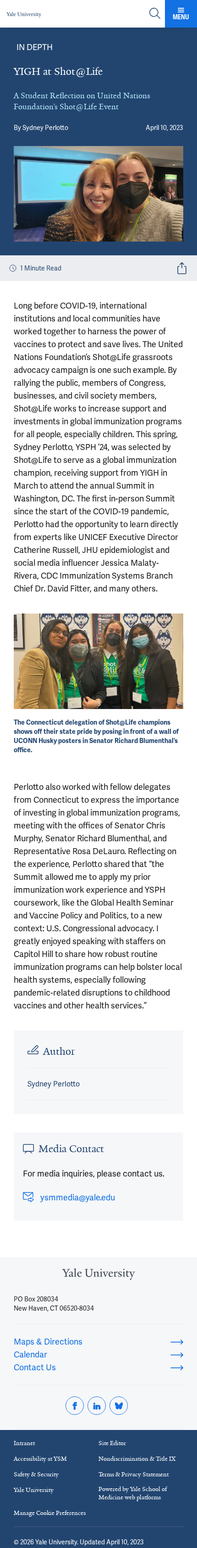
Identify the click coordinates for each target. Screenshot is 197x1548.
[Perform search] (154, 14)
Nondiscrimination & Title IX (136, 1459)
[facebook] (75, 1405)
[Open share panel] (182, 268)
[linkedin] (97, 1405)
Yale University (34, 1490)
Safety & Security (36, 1474)
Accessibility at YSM (40, 1459)
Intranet (24, 1443)
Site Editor (112, 1443)
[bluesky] (118, 1405)
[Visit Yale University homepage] (98, 1277)
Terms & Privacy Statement (133, 1474)
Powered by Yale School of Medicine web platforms (132, 1493)
